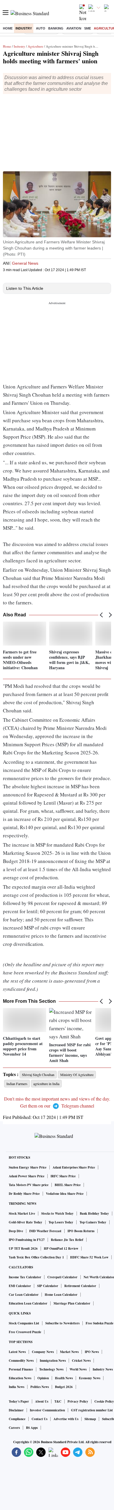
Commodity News (21, 1361)
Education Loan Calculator (28, 1303)
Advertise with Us (65, 1419)
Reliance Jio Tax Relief (67, 1240)
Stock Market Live (22, 1213)
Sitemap (90, 1419)
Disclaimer (16, 1410)
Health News (64, 1378)
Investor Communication (47, 1410)
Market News (69, 1352)
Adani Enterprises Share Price (74, 1167)
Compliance (17, 1419)
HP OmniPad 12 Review (61, 1248)
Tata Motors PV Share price (29, 1185)
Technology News (51, 1369)
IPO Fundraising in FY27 (27, 1240)
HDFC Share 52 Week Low (89, 1257)
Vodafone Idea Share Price (65, 1194)
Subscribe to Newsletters (62, 1323)
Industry (23, 28)
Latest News (17, 1352)
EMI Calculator (20, 1286)
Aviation (73, 28)
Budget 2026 (64, 1387)
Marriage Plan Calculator (71, 1303)
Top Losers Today (61, 1222)
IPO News (92, 1352)
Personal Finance (21, 1369)
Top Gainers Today (93, 1222)
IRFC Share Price (63, 1176)
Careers (14, 1428)
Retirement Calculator (80, 1286)
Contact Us (39, 1419)
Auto (40, 28)
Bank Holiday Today (94, 1213)
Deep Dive (16, 1231)
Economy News (89, 1378)
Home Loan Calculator (61, 1295)
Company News (43, 1352)
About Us (41, 1401)
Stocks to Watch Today (57, 1213)
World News (78, 1369)
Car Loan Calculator (24, 1295)
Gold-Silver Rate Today (25, 1222)
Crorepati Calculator (62, 1277)
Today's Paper (19, 1401)
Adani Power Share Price (26, 1176)
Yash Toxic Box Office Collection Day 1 (36, 1257)
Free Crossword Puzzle (25, 1332)
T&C (57, 1401)
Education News (20, 1378)
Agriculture (35, 46)
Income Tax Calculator (25, 1277)
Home (8, 28)
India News (16, 1387)
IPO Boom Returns (81, 1231)
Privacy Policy (78, 1401)
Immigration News (53, 1361)
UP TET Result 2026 (23, 1248)
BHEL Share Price (68, 1185)
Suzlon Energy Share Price (27, 1167)
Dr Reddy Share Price (24, 1194)
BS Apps (32, 1428)
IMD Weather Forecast (45, 1231)
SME (87, 28)
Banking (55, 28)
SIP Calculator (47, 1286)
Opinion (43, 1378)
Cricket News (81, 1361)
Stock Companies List (24, 1323)
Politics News (39, 1387)
